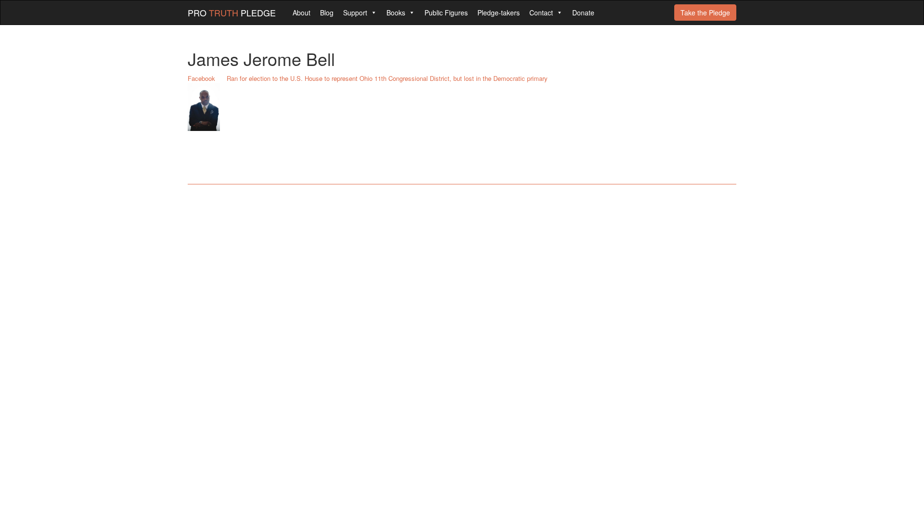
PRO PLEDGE (232, 12)
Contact (541, 12)
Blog (327, 12)
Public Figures (446, 12)
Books (395, 12)
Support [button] (355, 12)
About (301, 12)
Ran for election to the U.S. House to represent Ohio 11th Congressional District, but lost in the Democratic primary (387, 78)
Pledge (705, 12)
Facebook (201, 78)
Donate (583, 12)
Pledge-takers (498, 12)
